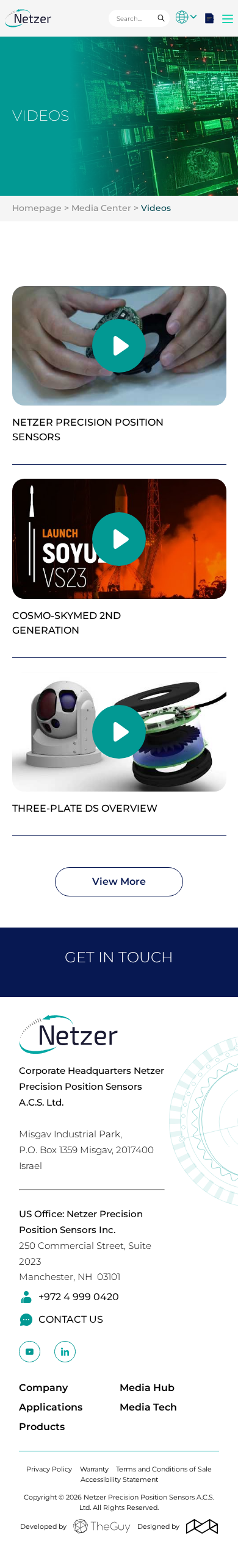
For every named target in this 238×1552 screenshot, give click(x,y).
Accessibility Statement (119, 1479)
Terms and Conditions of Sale (164, 1469)
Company (43, 1387)
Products (42, 1426)
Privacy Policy (49, 1469)
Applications (50, 1407)
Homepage (37, 207)
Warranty (94, 1469)
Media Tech (148, 1407)
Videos (156, 207)
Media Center (101, 207)
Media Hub (147, 1387)
